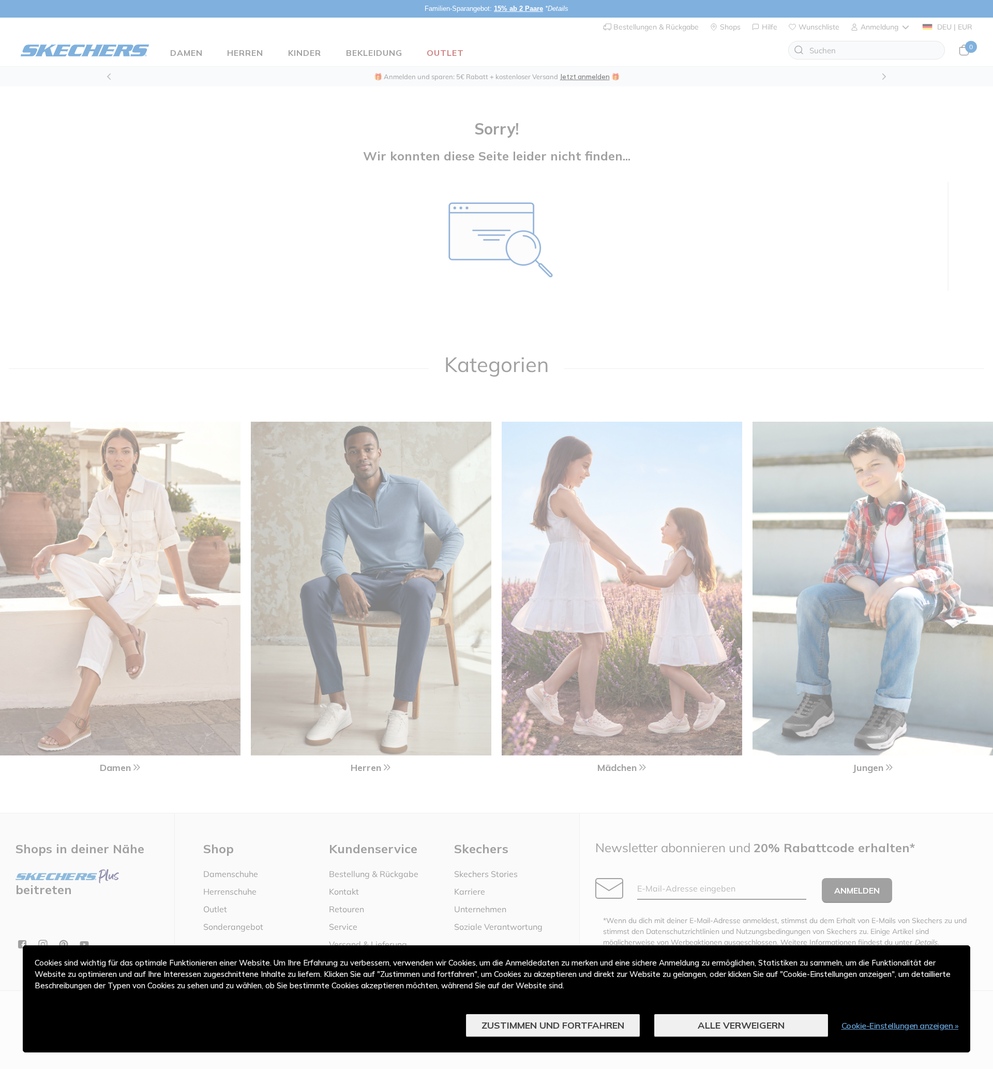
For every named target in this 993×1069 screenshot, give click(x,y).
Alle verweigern (741, 1025)
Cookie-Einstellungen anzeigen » (900, 1025)
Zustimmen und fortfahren (553, 1025)
